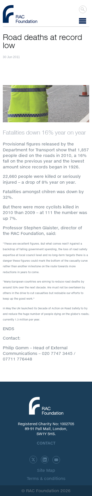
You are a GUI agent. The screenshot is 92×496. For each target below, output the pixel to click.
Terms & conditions (46, 478)
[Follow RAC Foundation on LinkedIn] (45, 459)
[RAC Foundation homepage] (20, 14)
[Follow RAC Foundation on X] (33, 459)
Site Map (46, 470)
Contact (46, 443)
